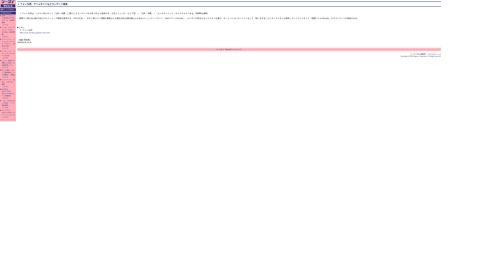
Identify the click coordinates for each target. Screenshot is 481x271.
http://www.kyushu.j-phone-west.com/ (35, 33)
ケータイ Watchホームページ (229, 49)
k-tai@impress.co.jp (434, 54)
